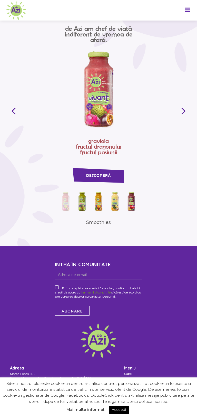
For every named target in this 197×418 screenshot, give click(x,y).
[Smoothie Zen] (115, 201)
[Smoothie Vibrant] (82, 201)
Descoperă (98, 175)
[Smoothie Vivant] (98, 89)
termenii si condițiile (96, 292)
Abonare (72, 311)
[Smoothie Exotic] (98, 201)
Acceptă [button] (119, 409)
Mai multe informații (86, 409)
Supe (128, 374)
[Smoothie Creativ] (131, 201)
